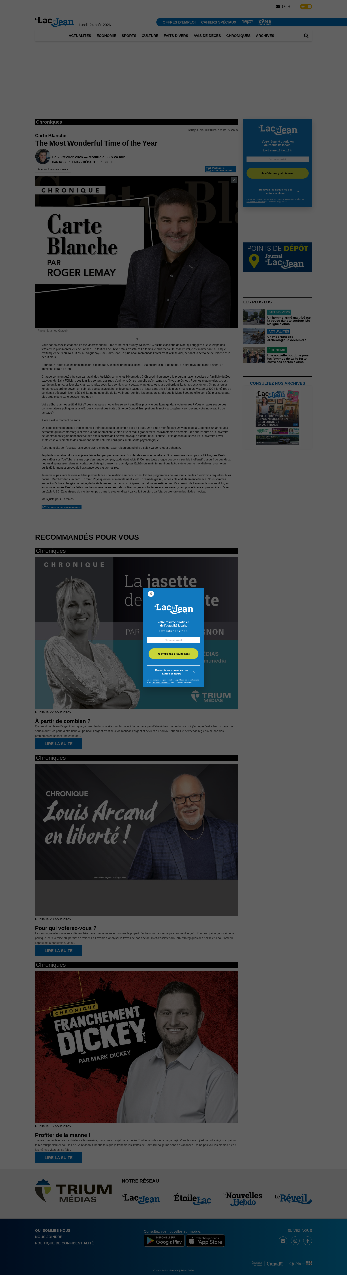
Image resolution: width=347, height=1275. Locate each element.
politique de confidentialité (188, 680)
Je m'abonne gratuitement (173, 653)
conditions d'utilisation (161, 682)
